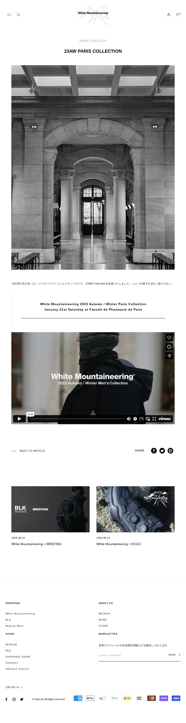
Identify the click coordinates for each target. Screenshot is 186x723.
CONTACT (12, 663)
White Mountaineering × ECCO (118, 544)
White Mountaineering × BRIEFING (36, 544)
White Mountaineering (20, 613)
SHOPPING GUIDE (18, 657)
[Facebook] (6, 699)
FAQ (8, 650)
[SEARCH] (18, 15)
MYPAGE (11, 644)
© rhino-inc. (38, 699)
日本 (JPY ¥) (12, 687)
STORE (103, 626)
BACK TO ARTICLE (32, 450)
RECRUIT (105, 613)
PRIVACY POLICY (17, 669)
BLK (8, 619)
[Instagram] (14, 699)
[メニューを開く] (9, 15)
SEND (172, 655)
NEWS (103, 619)
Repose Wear (14, 626)
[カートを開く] (177, 15)
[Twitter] (21, 699)
